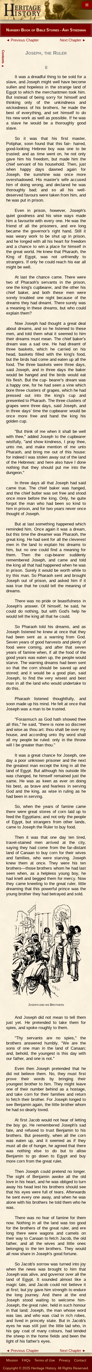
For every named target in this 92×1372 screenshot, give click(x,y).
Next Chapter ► (73, 40)
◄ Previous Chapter (22, 40)
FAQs (26, 1360)
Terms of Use (44, 1360)
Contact (80, 1360)
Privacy (64, 1360)
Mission (12, 1360)
